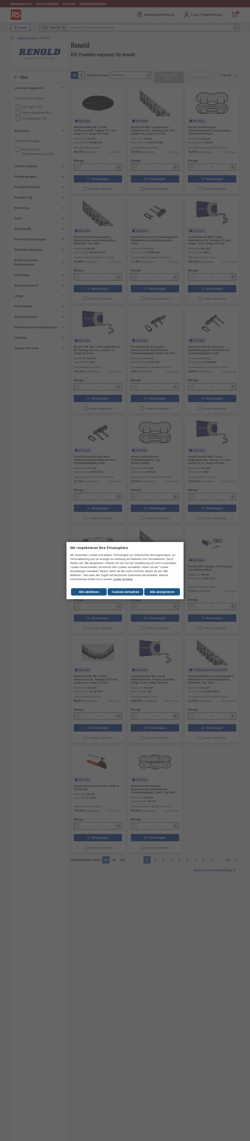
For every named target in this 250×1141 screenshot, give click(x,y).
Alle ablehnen (89, 592)
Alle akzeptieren (162, 592)
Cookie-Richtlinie (123, 579)
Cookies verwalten (125, 592)
